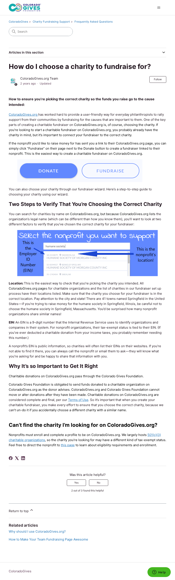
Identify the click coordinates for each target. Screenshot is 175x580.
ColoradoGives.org (23, 114)
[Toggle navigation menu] (158, 7)
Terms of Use (78, 400)
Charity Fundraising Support (51, 21)
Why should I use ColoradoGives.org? (37, 531)
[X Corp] (17, 458)
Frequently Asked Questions (93, 21)
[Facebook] (11, 458)
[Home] (25, 8)
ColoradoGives (18, 21)
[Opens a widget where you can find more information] (159, 572)
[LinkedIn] (23, 458)
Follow (158, 79)
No (98, 482)
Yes (76, 482)
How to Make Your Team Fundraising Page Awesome (48, 539)
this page (68, 445)
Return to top (19, 511)
